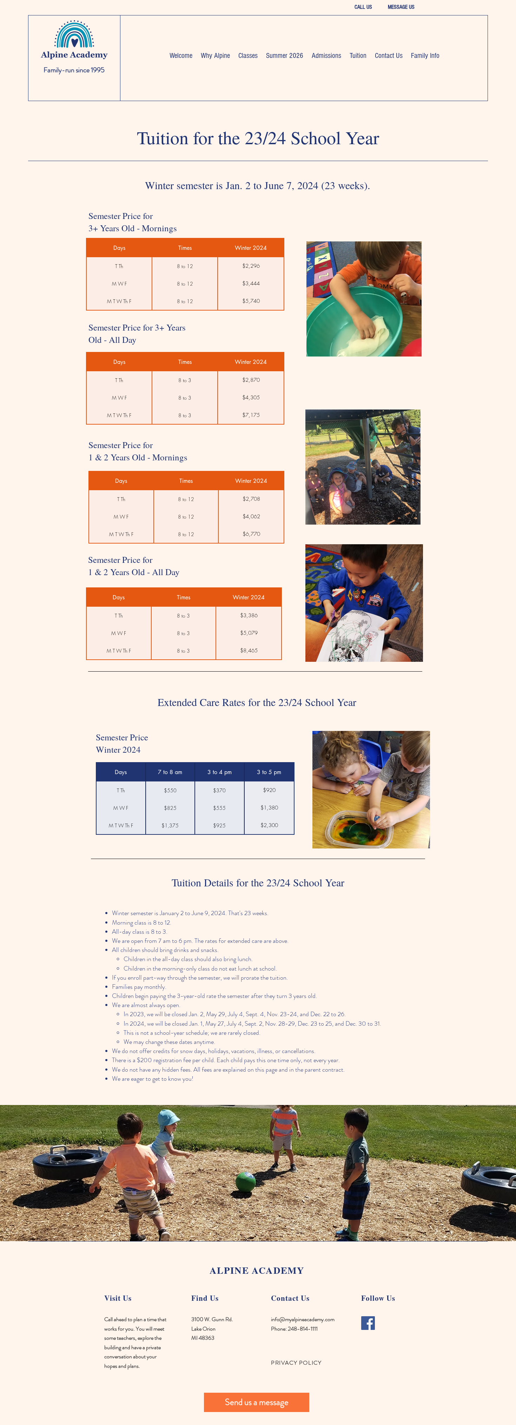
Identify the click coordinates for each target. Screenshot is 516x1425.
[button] (215, 55)
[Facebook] (368, 1323)
